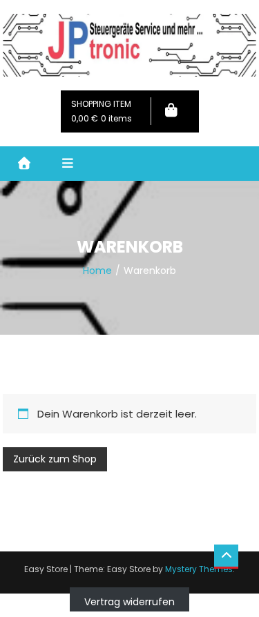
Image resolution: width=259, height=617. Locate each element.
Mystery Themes (199, 569)
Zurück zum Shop (55, 459)
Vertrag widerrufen (129, 602)
